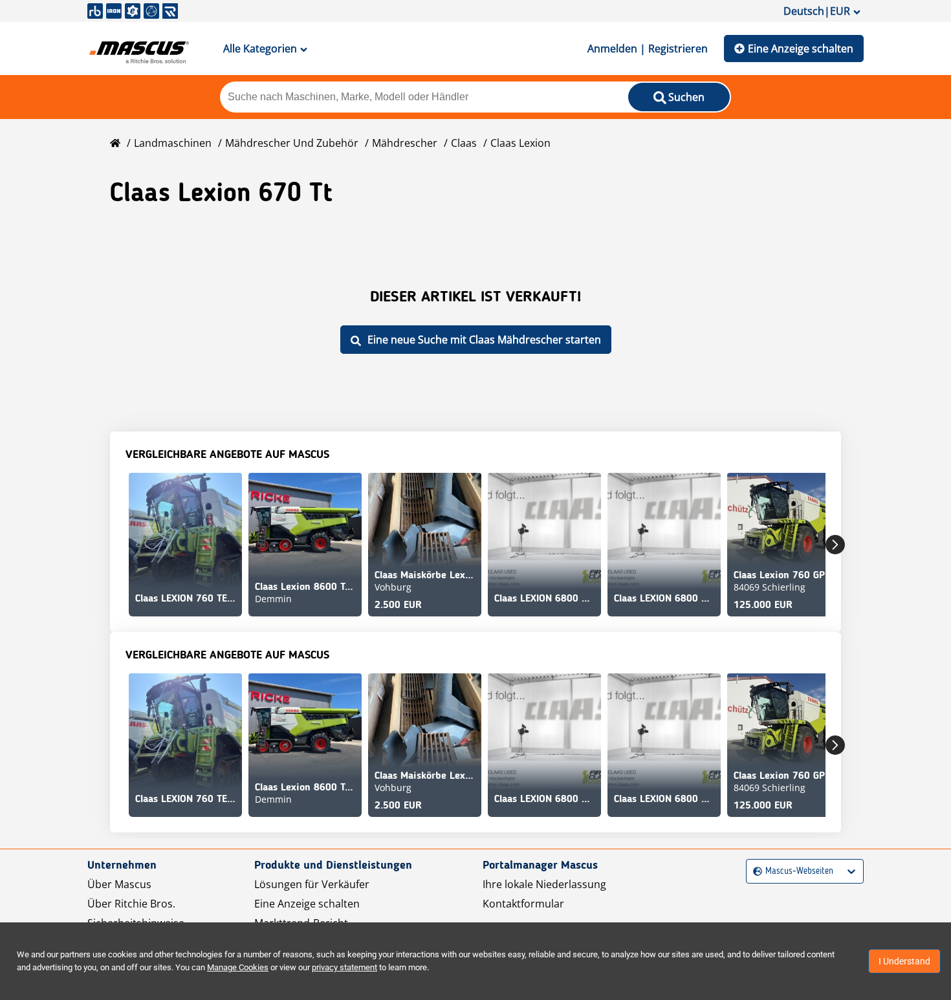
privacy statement (344, 967)
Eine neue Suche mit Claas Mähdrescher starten (484, 339)
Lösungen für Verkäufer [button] (311, 884)
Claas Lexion (520, 143)
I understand (904, 961)
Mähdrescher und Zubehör (291, 143)
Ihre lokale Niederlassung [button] (544, 884)
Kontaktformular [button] (523, 904)
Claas (464, 143)
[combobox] (754, 871)
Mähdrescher (404, 143)
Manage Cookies (237, 967)
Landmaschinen (173, 143)
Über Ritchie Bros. (131, 904)
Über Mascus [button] (119, 884)
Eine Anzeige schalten (800, 48)
